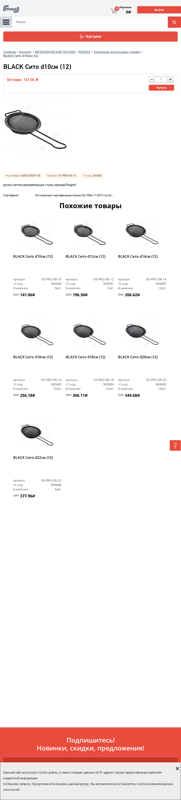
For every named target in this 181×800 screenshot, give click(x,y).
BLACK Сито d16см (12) (33, 357)
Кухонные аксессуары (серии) (117, 52)
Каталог (94, 36)
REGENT (84, 52)
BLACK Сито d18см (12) (85, 357)
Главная (9, 52)
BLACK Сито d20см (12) (138, 357)
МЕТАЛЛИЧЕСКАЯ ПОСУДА (55, 52)
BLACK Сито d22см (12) (33, 458)
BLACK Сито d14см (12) (138, 256)
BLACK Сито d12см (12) (85, 256)
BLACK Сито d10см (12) (33, 256)
